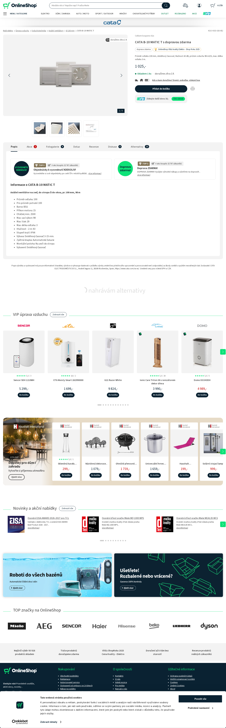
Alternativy (137, 147)
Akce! (172, 688)
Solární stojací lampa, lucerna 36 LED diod (214, 465)
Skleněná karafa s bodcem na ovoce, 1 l (66, 465)
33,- (167, 98)
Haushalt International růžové (184, 465)
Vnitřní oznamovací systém (182, 679)
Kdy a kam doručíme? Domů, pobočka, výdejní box (176, 80)
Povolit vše (200, 699)
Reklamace (65, 679)
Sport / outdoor (104, 13)
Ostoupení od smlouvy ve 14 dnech (76, 685)
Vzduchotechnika (39, 30)
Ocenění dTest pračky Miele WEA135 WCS (197, 518)
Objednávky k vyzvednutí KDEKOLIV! (55, 170)
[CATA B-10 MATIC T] (40, 128)
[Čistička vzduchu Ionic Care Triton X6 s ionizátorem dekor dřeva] (157, 352)
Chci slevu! (178, 98)
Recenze (94, 147)
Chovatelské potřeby (144, 13)
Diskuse (112, 147)
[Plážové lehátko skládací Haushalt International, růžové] (184, 442)
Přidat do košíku (161, 88)
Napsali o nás (121, 688)
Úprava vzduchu (22, 30)
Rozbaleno (180, 13)
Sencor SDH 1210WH (24, 380)
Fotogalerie (52, 147)
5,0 (23, 375)
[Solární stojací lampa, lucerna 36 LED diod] (213, 442)
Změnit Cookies (177, 685)
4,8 (68, 375)
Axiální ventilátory (56, 30)
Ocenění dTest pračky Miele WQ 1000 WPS (123, 518)
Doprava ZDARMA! (147, 168)
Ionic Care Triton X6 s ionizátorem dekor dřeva (157, 381)
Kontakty (119, 676)
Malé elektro (8, 30)
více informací (94, 173)
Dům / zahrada (63, 13)
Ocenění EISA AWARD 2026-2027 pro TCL (48, 518)
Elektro (45, 13)
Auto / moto (82, 13)
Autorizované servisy (70, 682)
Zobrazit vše (58, 314)
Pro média (120, 685)
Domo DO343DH (202, 380)
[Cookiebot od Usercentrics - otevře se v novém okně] (19, 722)
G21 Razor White (113, 380)
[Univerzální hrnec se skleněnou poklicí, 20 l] (154, 442)
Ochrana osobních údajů (181, 676)
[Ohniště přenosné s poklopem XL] (125, 442)
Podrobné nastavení (198, 707)
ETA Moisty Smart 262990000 (68, 380)
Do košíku (23, 395)
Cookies (174, 682)
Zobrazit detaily (48, 722)
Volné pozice (121, 682)
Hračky (123, 13)
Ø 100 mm (70, 30)
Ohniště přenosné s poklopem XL (125, 465)
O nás (117, 679)
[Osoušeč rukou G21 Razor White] (113, 352)
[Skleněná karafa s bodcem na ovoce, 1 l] (66, 442)
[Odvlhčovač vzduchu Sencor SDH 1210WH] (24, 352)
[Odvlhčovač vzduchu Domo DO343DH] (202, 352)
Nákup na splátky (68, 688)
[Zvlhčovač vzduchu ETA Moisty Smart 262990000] (68, 352)
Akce (194, 13)
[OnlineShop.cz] (20, 5)
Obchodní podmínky (69, 676)
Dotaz (76, 147)
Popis (14, 147)
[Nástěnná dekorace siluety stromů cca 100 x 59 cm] (95, 442)
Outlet (165, 13)
